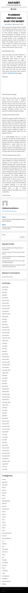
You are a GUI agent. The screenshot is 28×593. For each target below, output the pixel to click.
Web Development (6, 581)
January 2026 (5, 303)
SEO (3, 557)
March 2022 (5, 418)
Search (3, 234)
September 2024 (6, 338)
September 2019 (6, 461)
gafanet (14, 3)
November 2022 (6, 397)
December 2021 (6, 426)
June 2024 (4, 346)
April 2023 (4, 383)
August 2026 (5, 287)
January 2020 (5, 450)
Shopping (4, 560)
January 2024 (5, 359)
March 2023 (5, 386)
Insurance (4, 535)
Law (3, 541)
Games (3, 522)
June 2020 (4, 437)
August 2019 (5, 464)
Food (3, 519)
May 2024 (4, 348)
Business (4, 493)
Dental (3, 498)
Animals (4, 479)
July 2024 (4, 343)
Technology (5, 570)
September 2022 (6, 402)
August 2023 (5, 373)
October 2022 (5, 399)
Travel (3, 573)
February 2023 (5, 389)
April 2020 (4, 442)
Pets (3, 546)
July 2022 (4, 407)
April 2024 (4, 351)
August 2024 (5, 340)
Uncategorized (5, 576)
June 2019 (4, 469)
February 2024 (5, 356)
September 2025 (6, 314)
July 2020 (4, 434)
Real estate (5, 552)
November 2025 (6, 308)
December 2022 (6, 394)
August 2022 (5, 405)
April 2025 (4, 322)
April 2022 (4, 415)
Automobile (5, 485)
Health (3, 527)
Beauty (4, 487)
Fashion (4, 511)
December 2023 (6, 362)
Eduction (4, 506)
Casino (3, 495)
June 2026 (4, 289)
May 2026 (4, 292)
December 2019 (6, 453)
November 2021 (6, 429)
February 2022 (5, 421)
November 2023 (6, 364)
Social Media (5, 562)
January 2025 (5, 327)
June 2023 (4, 378)
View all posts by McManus (9, 211)
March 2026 (5, 297)
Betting (4, 490)
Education (4, 503)
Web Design (4, 578)
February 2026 (5, 300)
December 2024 (6, 330)
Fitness (4, 517)
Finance (4, 514)
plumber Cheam (12, 73)
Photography (5, 549)
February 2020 (5, 448)
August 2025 (5, 316)
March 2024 (5, 354)
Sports (3, 568)
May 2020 (4, 439)
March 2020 (5, 445)
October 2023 (5, 367)
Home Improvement (6, 533)
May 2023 (4, 381)
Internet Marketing (6, 538)
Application (4, 482)
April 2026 (4, 295)
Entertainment (5, 509)
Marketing (4, 543)
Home (3, 530)
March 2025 (5, 324)
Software (4, 565)
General (8, 195)
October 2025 (5, 311)
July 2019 (4, 466)
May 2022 (4, 413)
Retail (3, 554)
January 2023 (5, 391)
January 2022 (5, 423)
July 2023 (4, 375)
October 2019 (5, 458)
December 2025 (6, 305)
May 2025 (4, 319)
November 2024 (6, 332)
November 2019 (6, 456)
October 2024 (5, 335)
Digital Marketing (6, 501)
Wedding (4, 584)
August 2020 (5, 431)
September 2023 (6, 370)
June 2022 (4, 410)
